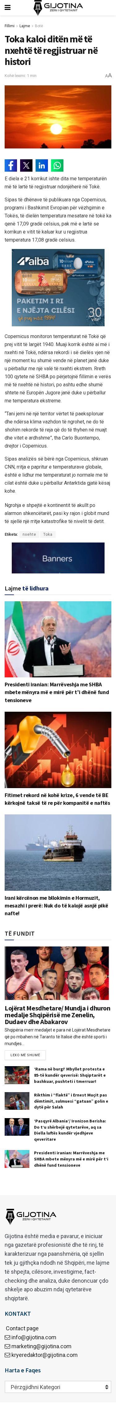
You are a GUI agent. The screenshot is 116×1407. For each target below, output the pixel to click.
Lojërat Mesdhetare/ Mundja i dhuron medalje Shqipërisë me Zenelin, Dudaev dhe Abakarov (57, 1015)
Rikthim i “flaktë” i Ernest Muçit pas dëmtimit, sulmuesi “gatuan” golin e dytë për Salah (71, 1101)
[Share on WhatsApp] (57, 165)
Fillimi (10, 26)
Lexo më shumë (25, 1055)
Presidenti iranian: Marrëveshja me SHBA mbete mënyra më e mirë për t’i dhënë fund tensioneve (57, 692)
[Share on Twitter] (26, 165)
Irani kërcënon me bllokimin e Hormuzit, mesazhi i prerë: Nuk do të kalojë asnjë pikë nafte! (56, 905)
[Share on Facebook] (11, 165)
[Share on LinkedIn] (42, 165)
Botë (39, 26)
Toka (48, 534)
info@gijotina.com (33, 1337)
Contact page (22, 1328)
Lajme (24, 26)
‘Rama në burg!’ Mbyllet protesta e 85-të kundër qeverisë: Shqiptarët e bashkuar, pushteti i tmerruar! (70, 1075)
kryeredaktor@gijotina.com (44, 1355)
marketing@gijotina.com (41, 1346)
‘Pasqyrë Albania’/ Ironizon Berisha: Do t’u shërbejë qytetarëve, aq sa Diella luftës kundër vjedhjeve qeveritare (70, 1130)
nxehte (29, 534)
